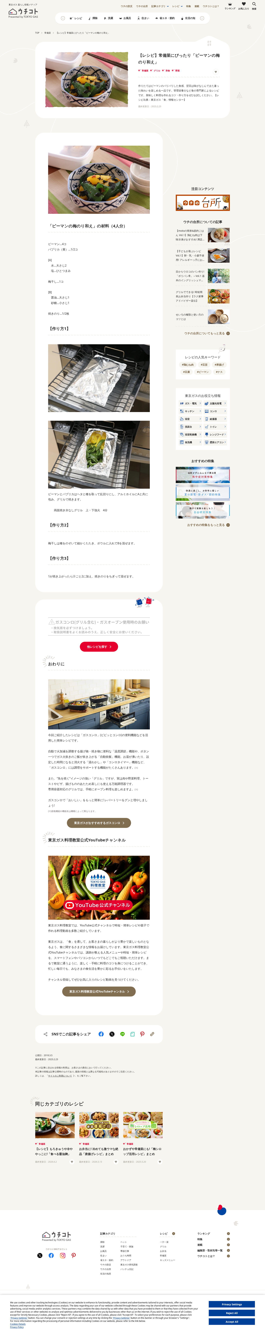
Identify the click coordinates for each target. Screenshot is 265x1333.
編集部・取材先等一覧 (210, 1250)
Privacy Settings (232, 1304)
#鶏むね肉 (188, 364)
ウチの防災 (105, 1264)
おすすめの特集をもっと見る (206, 525)
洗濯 (110, 18)
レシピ (175, 6)
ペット (123, 1242)
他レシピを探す (97, 647)
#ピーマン (203, 372)
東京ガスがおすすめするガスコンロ (97, 823)
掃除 (95, 18)
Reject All (232, 1313)
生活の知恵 (191, 18)
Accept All (232, 1321)
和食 (168, 70)
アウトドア (125, 1260)
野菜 (177, 70)
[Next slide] (202, 18)
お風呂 (127, 18)
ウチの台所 (105, 1269)
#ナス (219, 372)
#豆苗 (204, 364)
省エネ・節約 (167, 18)
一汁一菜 (164, 1242)
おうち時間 (125, 1255)
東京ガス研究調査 (129, 1264)
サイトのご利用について (60, 1075)
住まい (145, 18)
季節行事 (124, 1251)
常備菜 (145, 70)
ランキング (203, 1233)
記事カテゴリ (158, 6)
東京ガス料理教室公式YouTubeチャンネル (97, 991)
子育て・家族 (126, 1246)
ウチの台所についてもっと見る (204, 333)
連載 (197, 6)
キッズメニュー (167, 1260)
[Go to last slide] (62, 18)
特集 (188, 6)
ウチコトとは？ (211, 6)
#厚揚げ (219, 364)
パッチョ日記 (126, 1269)
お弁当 (163, 1251)
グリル (157, 70)
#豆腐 (186, 372)
